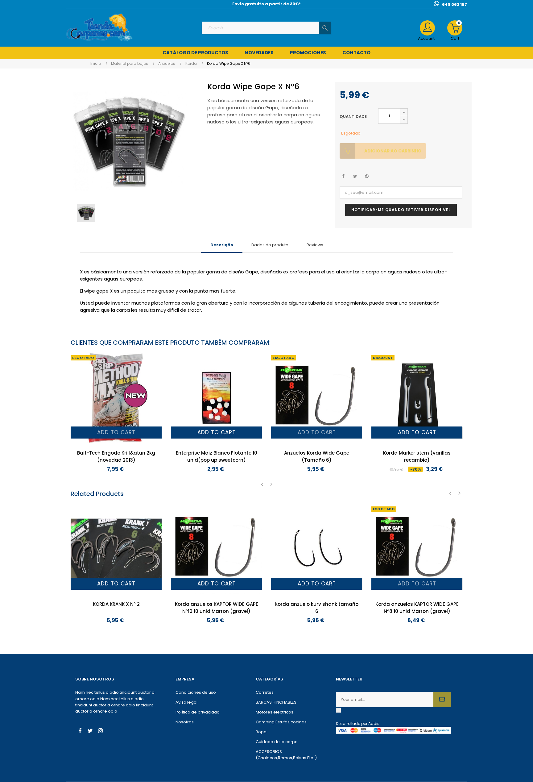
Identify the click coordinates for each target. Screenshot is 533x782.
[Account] (427, 27)
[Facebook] (80, 731)
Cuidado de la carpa (277, 742)
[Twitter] (90, 731)
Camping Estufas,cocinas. (282, 722)
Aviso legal (186, 702)
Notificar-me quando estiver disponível (401, 209)
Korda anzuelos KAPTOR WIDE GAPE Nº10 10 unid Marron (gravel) (216, 607)
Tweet (355, 176)
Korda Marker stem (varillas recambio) (417, 456)
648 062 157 (454, 4)
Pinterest (367, 176)
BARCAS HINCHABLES (276, 702)
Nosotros (185, 722)
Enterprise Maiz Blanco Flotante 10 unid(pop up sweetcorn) (216, 456)
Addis (373, 723)
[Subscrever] (442, 699)
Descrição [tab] (221, 245)
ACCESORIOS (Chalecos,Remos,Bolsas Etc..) (286, 755)
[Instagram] (100, 731)
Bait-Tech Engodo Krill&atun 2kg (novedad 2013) (116, 456)
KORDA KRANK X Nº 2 (116, 604)
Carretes (265, 692)
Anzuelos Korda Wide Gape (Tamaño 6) (316, 456)
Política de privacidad (198, 712)
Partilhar (343, 176)
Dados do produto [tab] (269, 245)
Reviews (315, 245)
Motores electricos (274, 712)
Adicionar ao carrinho (393, 151)
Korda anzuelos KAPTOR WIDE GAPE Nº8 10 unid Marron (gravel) (417, 607)
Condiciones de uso (196, 692)
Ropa (261, 732)
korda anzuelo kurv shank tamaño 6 (316, 607)
